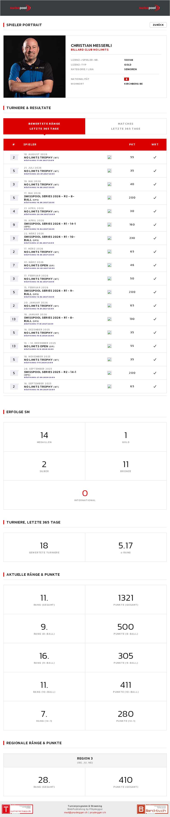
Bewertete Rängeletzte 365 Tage (44, 126)
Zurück (158, 25)
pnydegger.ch (98, 812)
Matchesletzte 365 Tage (125, 126)
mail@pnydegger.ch (76, 812)
